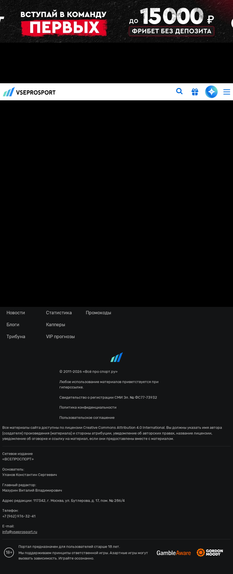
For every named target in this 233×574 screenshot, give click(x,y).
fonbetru (116, 287)
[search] (179, 91)
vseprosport (29, 92)
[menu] (226, 91)
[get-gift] (195, 92)
